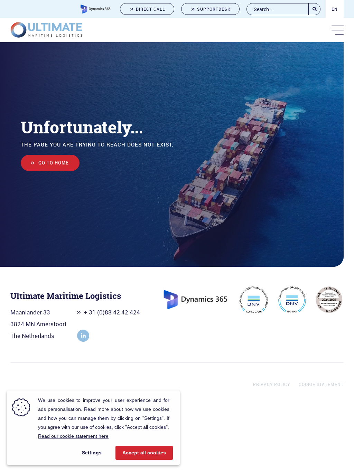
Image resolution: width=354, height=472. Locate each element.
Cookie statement (321, 384)
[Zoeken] (314, 9)
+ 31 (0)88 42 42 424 (112, 312)
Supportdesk (214, 9)
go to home (53, 163)
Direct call (150, 9)
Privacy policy (271, 384)
